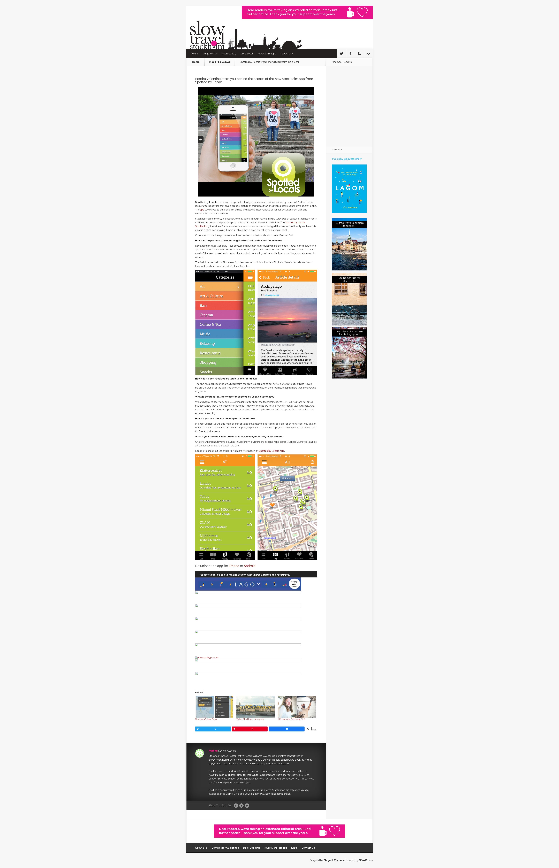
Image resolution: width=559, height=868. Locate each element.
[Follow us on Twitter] (341, 53)
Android (250, 566)
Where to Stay (229, 53)
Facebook (241, 805)
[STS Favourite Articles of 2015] (297, 707)
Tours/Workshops (266, 53)
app (202, 209)
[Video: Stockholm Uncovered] (255, 707)
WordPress (366, 860)
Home (194, 53)
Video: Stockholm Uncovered (250, 719)
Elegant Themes (334, 860)
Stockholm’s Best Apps (206, 719)
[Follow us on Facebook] (350, 53)
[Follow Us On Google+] (368, 53)
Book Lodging (251, 847)
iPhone (234, 566)
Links (294, 847)
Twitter (247, 805)
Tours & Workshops (275, 847)
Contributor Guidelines (225, 847)
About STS (201, 847)
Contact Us (286, 53)
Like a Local (246, 53)
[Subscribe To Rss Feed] (359, 53)
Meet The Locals (219, 62)
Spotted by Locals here (271, 451)
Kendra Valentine (227, 750)
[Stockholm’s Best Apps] (214, 707)
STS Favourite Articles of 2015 (291, 719)
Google (236, 805)
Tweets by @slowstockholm (347, 159)
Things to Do (208, 53)
